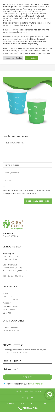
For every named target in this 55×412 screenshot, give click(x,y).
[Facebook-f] (23, 398)
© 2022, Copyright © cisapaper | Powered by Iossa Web (27, 404)
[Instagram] (27, 398)
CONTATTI (7, 313)
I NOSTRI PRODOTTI (11, 300)
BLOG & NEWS (9, 310)
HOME (5, 293)
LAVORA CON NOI (10, 306)
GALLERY (7, 303)
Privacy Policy (36, 384)
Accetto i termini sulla (24, 384)
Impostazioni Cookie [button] (13, 58)
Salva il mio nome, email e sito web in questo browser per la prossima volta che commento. (27, 192)
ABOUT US (7, 296)
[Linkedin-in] (32, 398)
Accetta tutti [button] (31, 58)
